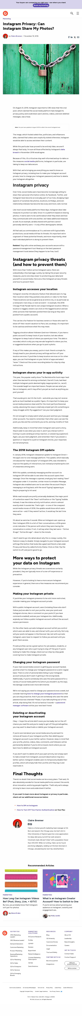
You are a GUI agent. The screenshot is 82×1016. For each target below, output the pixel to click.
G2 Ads (30, 963)
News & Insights (69, 942)
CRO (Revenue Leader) (17, 940)
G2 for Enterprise (15, 966)
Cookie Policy (58, 987)
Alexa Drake (15, 913)
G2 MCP (30, 943)
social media (29, 161)
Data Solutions (33, 966)
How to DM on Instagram (27, 805)
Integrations (50, 964)
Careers (66, 945)
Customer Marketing (16, 947)
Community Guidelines (15, 987)
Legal (48, 949)
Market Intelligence (34, 954)
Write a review (72, 968)
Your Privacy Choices (55, 991)
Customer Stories (52, 942)
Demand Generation (16, 944)
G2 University (50, 938)
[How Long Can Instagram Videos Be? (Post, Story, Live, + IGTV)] (21, 880)
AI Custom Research (34, 937)
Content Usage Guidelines (41, 991)
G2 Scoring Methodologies (29, 987)
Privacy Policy (49, 987)
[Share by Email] (78, 37)
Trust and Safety (51, 952)
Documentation (51, 945)
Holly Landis (55, 916)
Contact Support (70, 957)
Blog (47, 935)
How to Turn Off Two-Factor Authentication (35, 810)
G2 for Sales (14, 963)
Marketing (7, 19)
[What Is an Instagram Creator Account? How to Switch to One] (61, 880)
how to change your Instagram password (44, 694)
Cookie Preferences (67, 987)
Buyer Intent (32, 950)
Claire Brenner (16, 36)
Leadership (68, 938)
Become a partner (52, 961)
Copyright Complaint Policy (26, 991)
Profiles (30, 940)
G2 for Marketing (15, 959)
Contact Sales (69, 954)
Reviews (30, 947)
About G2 (67, 935)
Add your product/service (72, 963)
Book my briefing (41, 5)
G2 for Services (15, 970)
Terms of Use (41, 987)
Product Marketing (16, 951)
